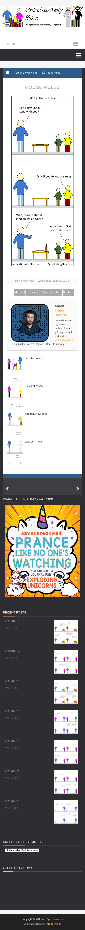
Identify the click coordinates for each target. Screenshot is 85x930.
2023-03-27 (12, 741)
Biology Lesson (34, 385)
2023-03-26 (12, 771)
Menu (11, 44)
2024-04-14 (12, 651)
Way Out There (33, 441)
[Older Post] (77, 489)
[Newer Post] (7, 489)
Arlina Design (53, 923)
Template (29, 923)
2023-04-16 (12, 621)
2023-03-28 (12, 711)
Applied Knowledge (36, 413)
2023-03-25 (12, 801)
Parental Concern (34, 358)
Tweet (21, 292)
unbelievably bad (24, 280)
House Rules (42, 87)
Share (33, 292)
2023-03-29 (12, 681)
